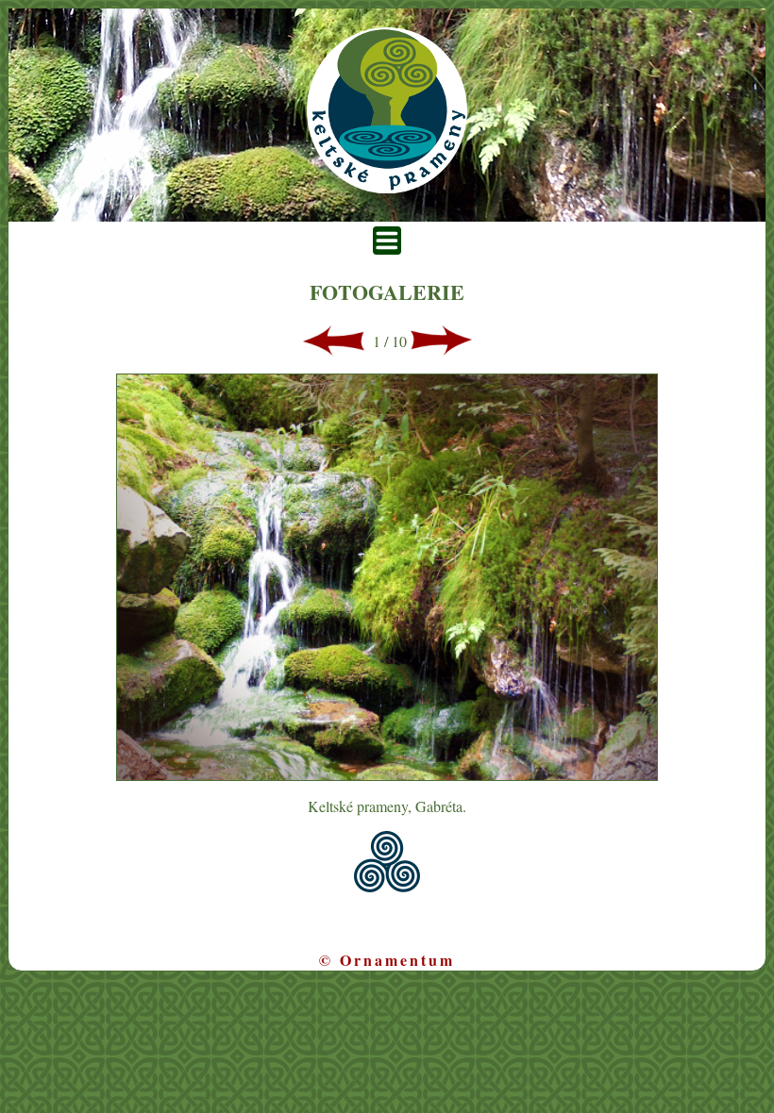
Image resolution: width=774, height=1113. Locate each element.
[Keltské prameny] (387, 187)
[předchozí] (333, 349)
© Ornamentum (387, 960)
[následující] (441, 349)
